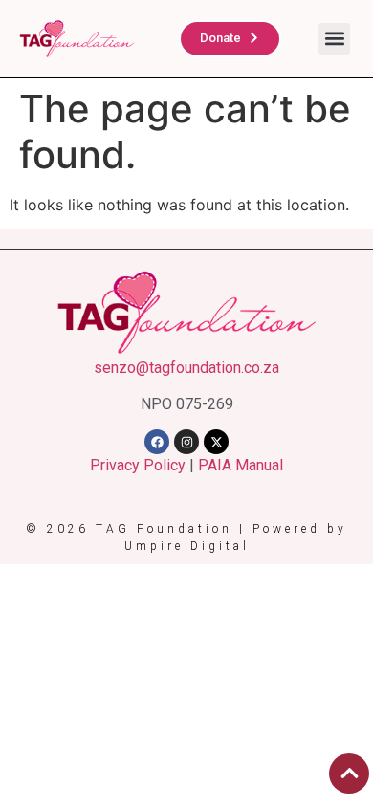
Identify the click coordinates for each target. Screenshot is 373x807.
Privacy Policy (138, 465)
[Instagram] (186, 441)
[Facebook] (156, 441)
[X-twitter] (216, 441)
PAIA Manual (240, 465)
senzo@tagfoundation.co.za (186, 368)
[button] (334, 39)
